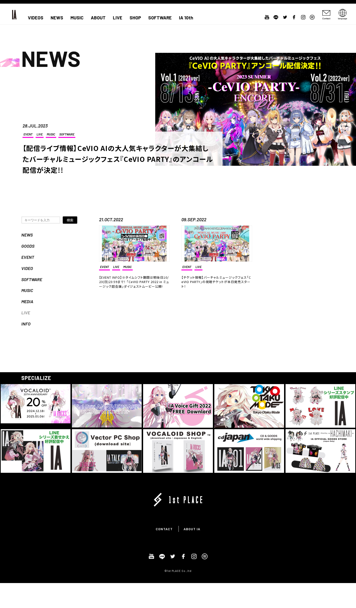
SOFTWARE (160, 18)
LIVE (117, 18)
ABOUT (98, 18)
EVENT (27, 134)
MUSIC (77, 18)
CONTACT (164, 529)
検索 (70, 220)
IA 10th (186, 18)
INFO (26, 323)
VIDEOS (35, 18)
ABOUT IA (192, 529)
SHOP (135, 18)
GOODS (27, 246)
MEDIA (27, 301)
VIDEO (27, 268)
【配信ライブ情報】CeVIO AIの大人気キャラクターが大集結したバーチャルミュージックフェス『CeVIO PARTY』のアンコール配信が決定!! (118, 159)
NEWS (57, 18)
